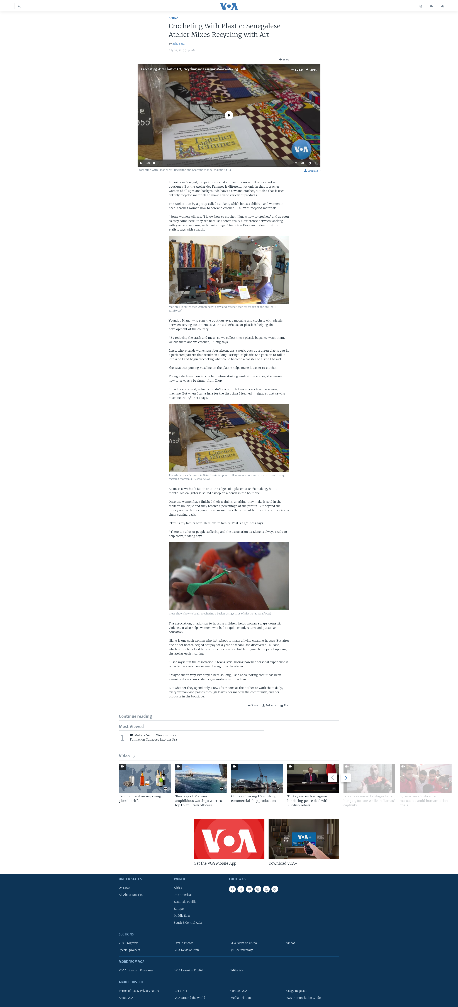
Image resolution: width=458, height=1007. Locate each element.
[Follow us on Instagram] (257, 889)
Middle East (182, 915)
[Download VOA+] (304, 839)
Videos (290, 943)
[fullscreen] (316, 163)
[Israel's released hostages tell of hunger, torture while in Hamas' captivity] (369, 778)
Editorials (237, 970)
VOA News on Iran (187, 950)
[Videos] (431, 6)
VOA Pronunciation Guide (303, 997)
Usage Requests (296, 990)
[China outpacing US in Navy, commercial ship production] (257, 778)
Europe (179, 908)
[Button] (284, 59)
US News (124, 887)
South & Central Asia (188, 922)
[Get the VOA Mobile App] (229, 839)
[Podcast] (274, 889)
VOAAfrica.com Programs (136, 970)
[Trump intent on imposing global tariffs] (145, 778)
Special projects (129, 950)
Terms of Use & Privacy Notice (139, 990)
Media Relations (241, 997)
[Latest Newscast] (442, 6)
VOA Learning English (189, 970)
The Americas (183, 894)
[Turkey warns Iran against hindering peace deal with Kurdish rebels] (313, 778)
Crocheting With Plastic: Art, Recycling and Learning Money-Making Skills (193, 69)
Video (124, 756)
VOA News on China (243, 943)
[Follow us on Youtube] (249, 889)
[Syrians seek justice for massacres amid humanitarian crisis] (426, 778)
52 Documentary (241, 950)
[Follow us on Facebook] (232, 889)
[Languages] (420, 6)
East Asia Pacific (185, 901)
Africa (173, 17)
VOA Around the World (190, 997)
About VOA (126, 997)
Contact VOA (238, 990)
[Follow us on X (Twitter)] (240, 889)
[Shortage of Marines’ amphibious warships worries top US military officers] (201, 778)
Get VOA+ (181, 990)
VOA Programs (128, 943)
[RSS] (266, 889)
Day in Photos (184, 943)
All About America (131, 894)
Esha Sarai (178, 43)
